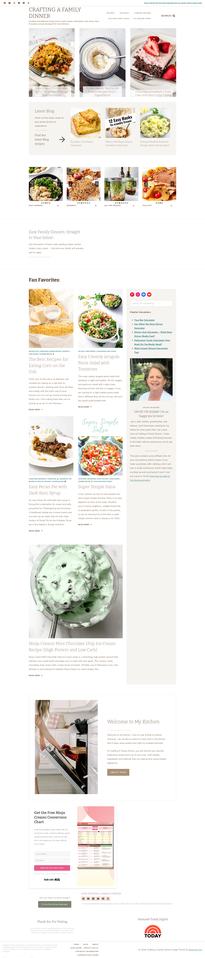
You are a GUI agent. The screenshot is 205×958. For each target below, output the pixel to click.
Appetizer (82, 479)
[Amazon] (28, 3)
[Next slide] (59, 184)
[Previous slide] (33, 184)
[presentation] (52, 62)
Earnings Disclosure (88, 955)
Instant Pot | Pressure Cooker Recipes (45, 351)
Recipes (66, 351)
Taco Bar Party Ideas (118, 19)
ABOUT (95, 944)
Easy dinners (35, 206)
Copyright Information (87, 951)
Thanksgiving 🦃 (59, 481)
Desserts (64, 479)
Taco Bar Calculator (144, 320)
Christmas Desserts (37, 479)
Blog (85, 944)
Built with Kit (131, 250)
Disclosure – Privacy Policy (85, 948)
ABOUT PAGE (118, 772)
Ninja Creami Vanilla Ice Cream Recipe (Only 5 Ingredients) (102, 91)
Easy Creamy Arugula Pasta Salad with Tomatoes (98, 362)
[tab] (42, 203)
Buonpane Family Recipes (98, 479)
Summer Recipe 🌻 (47, 354)
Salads (81, 351)
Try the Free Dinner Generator (55, 904)
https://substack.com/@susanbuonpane (158, 904)
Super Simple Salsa (96, 486)
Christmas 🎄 (53, 479)
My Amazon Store (142, 19)
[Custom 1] (108, 899)
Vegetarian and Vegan (106, 351)
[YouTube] (19, 3)
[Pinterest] (5, 3)
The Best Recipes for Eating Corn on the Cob (48, 365)
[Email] (9, 3)
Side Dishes (33, 354)
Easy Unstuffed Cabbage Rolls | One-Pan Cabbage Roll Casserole (51, 91)
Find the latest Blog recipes (42, 139)
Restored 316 (195, 949)
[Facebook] (24, 3)
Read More (35, 409)
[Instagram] (14, 3)
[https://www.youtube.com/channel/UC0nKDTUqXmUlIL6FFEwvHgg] (88, 899)
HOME (76, 944)
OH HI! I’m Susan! (151, 408)
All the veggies (112, 206)
